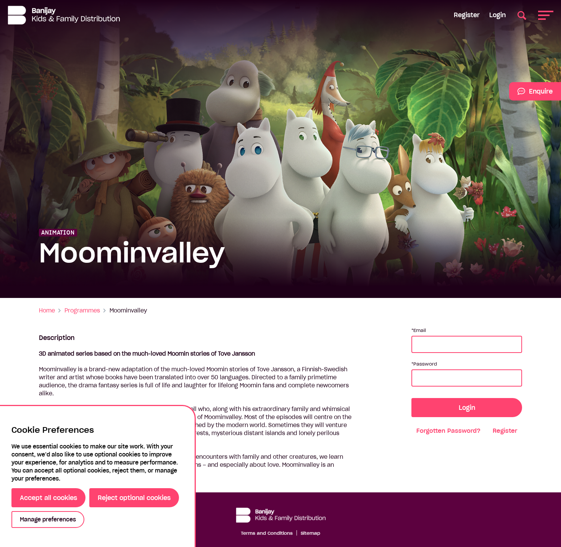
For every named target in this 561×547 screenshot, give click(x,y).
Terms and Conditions (267, 533)
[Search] (522, 15)
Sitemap (310, 533)
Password (425, 364)
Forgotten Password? (448, 430)
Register (467, 15)
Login (497, 15)
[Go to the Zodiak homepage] (64, 15)
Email (419, 330)
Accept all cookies (48, 498)
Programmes (82, 310)
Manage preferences (48, 519)
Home (47, 310)
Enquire (531, 93)
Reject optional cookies (134, 498)
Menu (545, 15)
